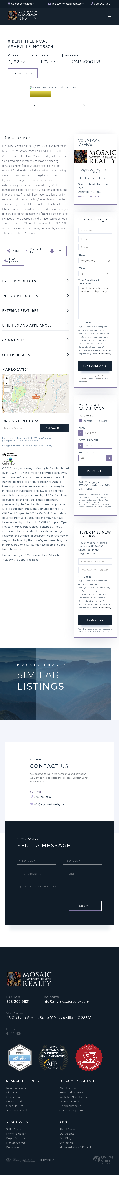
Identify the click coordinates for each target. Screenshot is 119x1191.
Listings (17, 555)
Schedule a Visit (103, 220)
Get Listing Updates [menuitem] (72, 1110)
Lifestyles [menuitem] (11, 1092)
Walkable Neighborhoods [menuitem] (75, 1097)
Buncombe (38, 555)
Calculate (95, 471)
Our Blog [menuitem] (65, 1138)
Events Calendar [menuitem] (70, 1101)
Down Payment (88, 440)
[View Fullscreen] (6, 390)
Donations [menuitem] (12, 1147)
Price (81, 427)
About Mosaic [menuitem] (68, 1129)
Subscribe (95, 619)
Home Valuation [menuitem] (16, 1133)
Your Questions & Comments (88, 282)
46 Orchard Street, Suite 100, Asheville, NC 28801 (48, 1017)
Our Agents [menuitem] (67, 1133)
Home (6, 555)
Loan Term (86, 416)
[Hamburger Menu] (109, 16)
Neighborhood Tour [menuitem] (72, 1106)
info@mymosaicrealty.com (50, 804)
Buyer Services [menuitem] (15, 1138)
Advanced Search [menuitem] (17, 1110)
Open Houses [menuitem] (14, 1106)
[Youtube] (18, 1034)
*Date (81, 255)
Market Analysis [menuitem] (15, 1142)
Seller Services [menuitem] (15, 1129)
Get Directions (55, 428)
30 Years (87, 421)
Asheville (54, 555)
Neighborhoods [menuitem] (16, 1088)
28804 (9, 559)
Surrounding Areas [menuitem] (71, 1092)
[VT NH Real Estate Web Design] (103, 1160)
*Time (81, 268)
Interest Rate (87, 452)
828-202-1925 (91, 178)
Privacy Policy (104, 353)
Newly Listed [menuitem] (14, 1101)
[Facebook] (7, 1034)
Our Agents (95, 197)
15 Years (102, 421)
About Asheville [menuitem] (69, 1088)
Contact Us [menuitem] (66, 1142)
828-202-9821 (17, 1001)
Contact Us (23, 73)
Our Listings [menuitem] (13, 1097)
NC (27, 555)
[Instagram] (12, 1034)
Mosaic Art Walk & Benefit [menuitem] (75, 1147)
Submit (85, 905)
